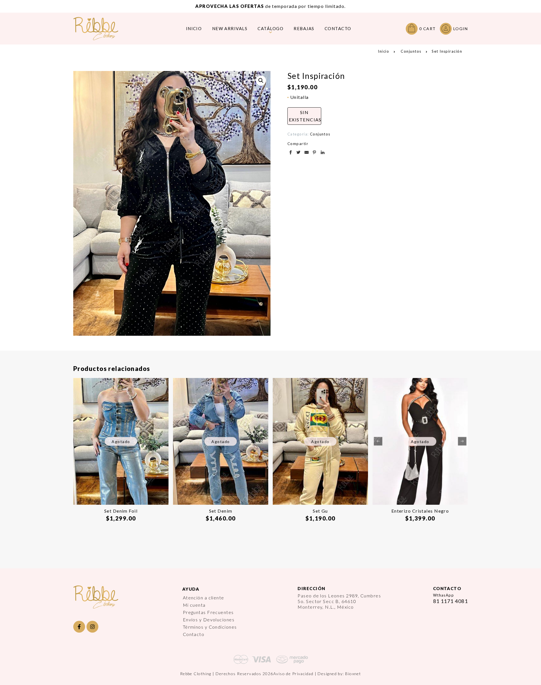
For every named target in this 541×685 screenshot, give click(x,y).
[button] (261, 80)
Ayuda (190, 588)
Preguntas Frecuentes (208, 612)
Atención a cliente (203, 597)
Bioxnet (353, 673)
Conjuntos (411, 51)
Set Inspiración (447, 51)
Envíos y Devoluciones (208, 619)
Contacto (194, 634)
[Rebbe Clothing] (100, 28)
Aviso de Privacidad (293, 673)
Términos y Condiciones (210, 627)
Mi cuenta (194, 605)
